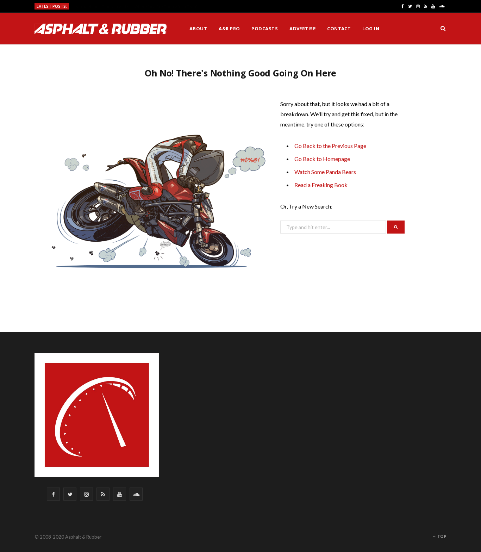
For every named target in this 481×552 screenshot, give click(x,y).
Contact (339, 28)
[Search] (443, 28)
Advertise (302, 28)
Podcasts (264, 28)
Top (441, 536)
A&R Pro (229, 28)
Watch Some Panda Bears (325, 171)
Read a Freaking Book (321, 184)
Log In (370, 28)
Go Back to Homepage (322, 158)
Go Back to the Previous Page (330, 145)
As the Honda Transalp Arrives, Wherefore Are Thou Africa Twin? (137, 6)
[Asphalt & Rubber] (101, 29)
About (198, 28)
